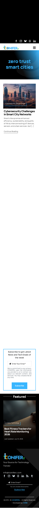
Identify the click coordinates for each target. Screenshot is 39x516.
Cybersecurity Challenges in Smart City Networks (19, 112)
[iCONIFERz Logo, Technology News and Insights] (11, 46)
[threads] (30, 41)
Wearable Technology (11, 423)
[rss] (27, 476)
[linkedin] (34, 41)
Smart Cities (20, 104)
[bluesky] (25, 41)
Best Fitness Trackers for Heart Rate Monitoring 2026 (17, 431)
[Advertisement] (19, 19)
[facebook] (16, 41)
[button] (4, 421)
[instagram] (21, 41)
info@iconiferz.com (12, 472)
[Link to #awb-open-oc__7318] (34, 47)
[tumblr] (32, 476)
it (25, 503)
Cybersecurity (10, 104)
